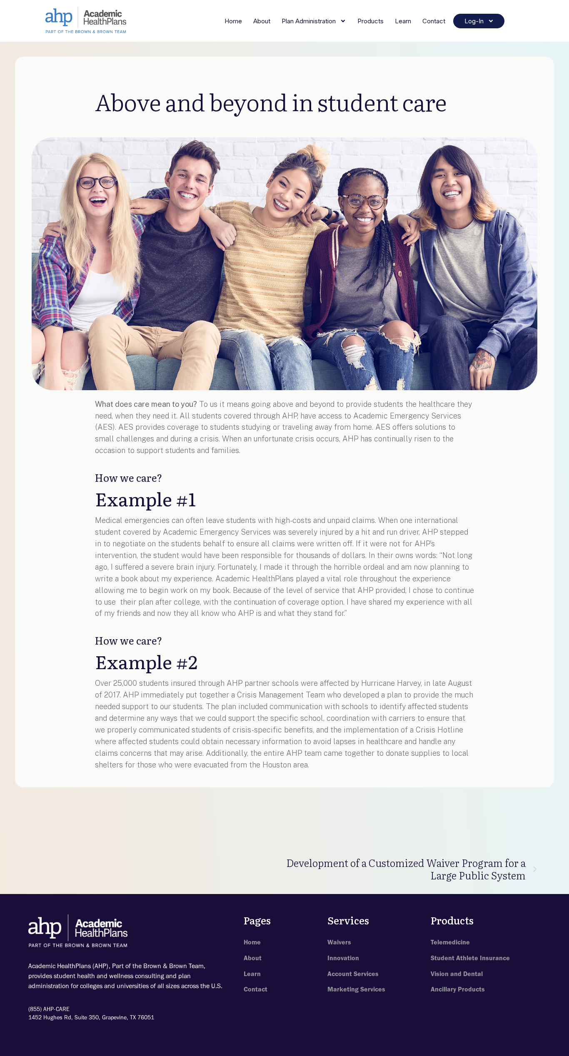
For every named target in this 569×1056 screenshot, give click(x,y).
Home (233, 21)
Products (370, 21)
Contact (433, 21)
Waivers (339, 942)
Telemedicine (450, 942)
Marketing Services (356, 989)
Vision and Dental (457, 974)
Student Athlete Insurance (470, 958)
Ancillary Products (458, 989)
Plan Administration (309, 21)
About (261, 21)
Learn (403, 21)
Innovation (343, 958)
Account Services (353, 974)
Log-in (474, 21)
